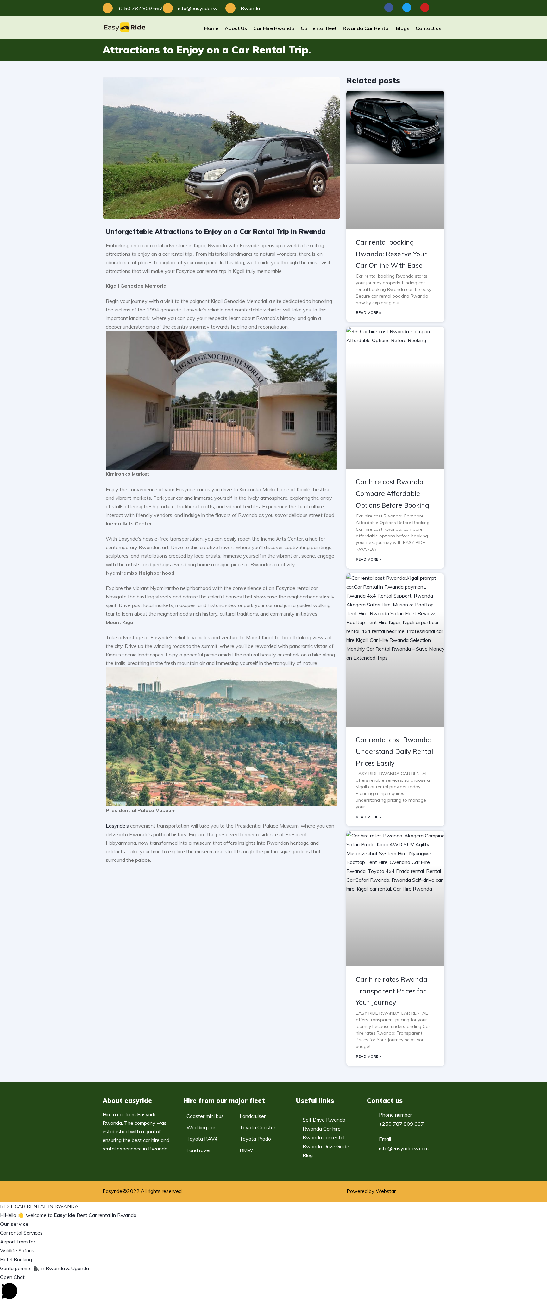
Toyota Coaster (257, 1127)
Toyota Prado (255, 1139)
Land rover (198, 1150)
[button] (273, 1288)
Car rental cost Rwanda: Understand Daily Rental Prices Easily (394, 751)
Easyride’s (117, 826)
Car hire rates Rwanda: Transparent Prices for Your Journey (392, 991)
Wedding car (200, 1127)
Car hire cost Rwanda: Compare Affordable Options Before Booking (392, 493)
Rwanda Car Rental (366, 28)
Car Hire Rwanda (273, 28)
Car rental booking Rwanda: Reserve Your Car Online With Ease (391, 254)
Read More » (368, 312)
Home (211, 28)
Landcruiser (253, 1116)
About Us (236, 28)
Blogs (402, 28)
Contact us (428, 28)
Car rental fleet (318, 28)
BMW (246, 1150)
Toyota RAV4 (202, 1139)
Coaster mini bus (205, 1116)
